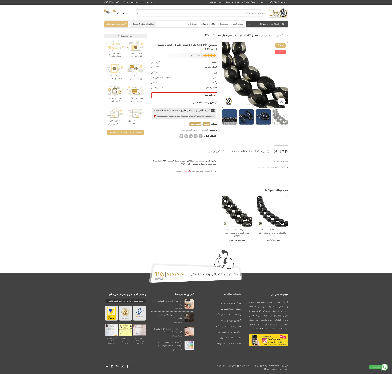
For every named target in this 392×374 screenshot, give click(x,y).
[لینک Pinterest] (196, 136)
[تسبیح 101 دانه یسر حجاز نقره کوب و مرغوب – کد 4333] (237, 211)
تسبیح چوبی (186, 130)
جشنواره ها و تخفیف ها (229, 332)
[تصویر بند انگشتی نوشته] (189, 304)
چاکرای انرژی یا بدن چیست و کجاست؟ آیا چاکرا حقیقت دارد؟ (169, 344)
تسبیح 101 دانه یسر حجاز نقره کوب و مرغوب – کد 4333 (237, 233)
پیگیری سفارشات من (230, 309)
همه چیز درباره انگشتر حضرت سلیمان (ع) (170, 316)
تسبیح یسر (266, 35)
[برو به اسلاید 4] (247, 104)
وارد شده (186, 171)
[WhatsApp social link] (186, 136)
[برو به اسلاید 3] (250, 104)
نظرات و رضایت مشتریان (229, 343)
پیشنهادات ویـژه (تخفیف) (143, 24)
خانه (286, 35)
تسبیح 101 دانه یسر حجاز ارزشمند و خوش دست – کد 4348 (272, 233)
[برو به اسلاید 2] (253, 104)
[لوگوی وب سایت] (278, 12)
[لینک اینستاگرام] (117, 366)
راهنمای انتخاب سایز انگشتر (227, 315)
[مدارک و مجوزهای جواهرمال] (139, 330)
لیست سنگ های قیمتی (116, 24)
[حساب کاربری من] (125, 13)
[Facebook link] (128, 366)
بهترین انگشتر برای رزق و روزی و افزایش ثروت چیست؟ (168, 330)
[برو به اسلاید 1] (256, 104)
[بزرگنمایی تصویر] (281, 101)
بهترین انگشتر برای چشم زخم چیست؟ (169, 302)
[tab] (281, 150)
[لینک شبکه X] (201, 136)
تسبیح (278, 35)
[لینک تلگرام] (181, 136)
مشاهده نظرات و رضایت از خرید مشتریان (125, 132)
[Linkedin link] (191, 136)
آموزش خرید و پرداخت (230, 320)
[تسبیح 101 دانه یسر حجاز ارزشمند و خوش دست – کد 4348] (272, 211)
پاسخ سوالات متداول (230, 338)
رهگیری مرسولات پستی (229, 303)
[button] (284, 117)
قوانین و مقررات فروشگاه (228, 326)
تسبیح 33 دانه (200, 130)
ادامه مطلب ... (258, 328)
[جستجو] (137, 12)
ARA (266, 369)
